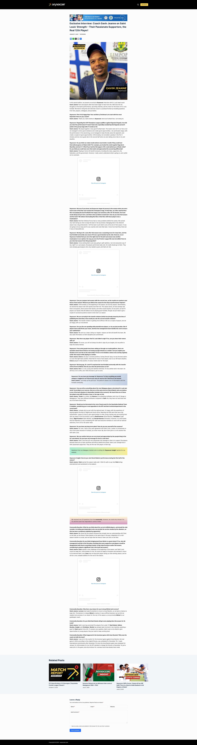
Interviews (83, 34)
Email (92, 706)
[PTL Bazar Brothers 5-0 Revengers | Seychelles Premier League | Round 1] (64, 672)
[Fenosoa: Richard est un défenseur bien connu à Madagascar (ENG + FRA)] (98, 672)
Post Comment (75, 730)
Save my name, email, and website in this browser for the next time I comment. (91, 726)
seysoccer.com (64, 742)
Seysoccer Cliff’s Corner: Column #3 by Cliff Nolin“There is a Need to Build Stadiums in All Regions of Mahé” (130, 685)
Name (73, 706)
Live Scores (144, 4)
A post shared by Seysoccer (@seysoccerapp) (98, 203)
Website (112, 706)
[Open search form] (138, 4)
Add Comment (75, 712)
